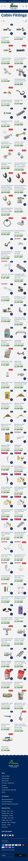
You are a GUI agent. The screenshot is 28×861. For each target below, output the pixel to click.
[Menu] (1, 6)
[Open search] (4, 6)
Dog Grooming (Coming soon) (10, 804)
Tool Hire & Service (7, 801)
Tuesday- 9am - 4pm (7, 813)
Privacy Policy (5, 840)
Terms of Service (5, 842)
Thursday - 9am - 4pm (8, 818)
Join (20, 855)
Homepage (5, 787)
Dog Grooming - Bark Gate (9, 790)
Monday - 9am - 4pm (7, 811)
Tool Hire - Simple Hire (8, 783)
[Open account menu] (23, 6)
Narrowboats (5, 778)
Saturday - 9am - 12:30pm (9, 822)
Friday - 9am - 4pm (7, 820)
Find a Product (5, 776)
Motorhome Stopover (7, 799)
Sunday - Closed (6, 824)
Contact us (4, 827)
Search (3, 792)
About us (4, 785)
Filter (4, 21)
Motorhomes (5, 780)
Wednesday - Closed (7, 815)
